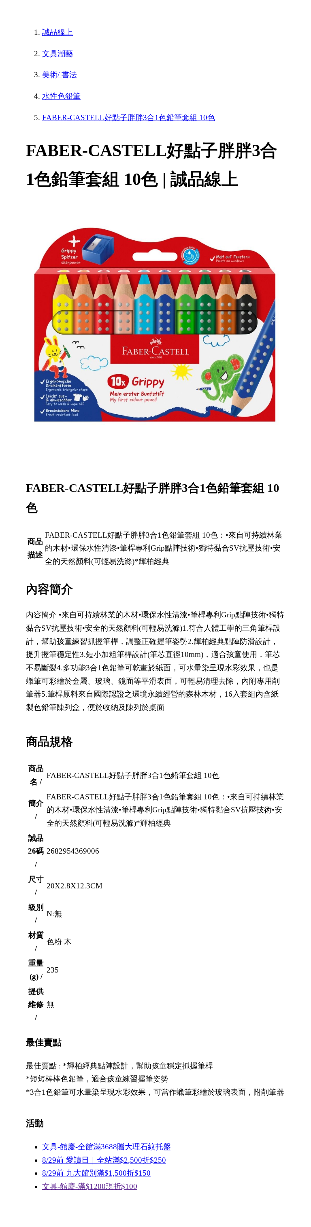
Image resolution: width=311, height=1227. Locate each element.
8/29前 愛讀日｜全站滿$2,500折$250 (104, 1160)
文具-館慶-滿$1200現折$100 (89, 1186)
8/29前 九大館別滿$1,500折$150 (96, 1173)
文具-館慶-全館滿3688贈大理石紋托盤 (106, 1146)
